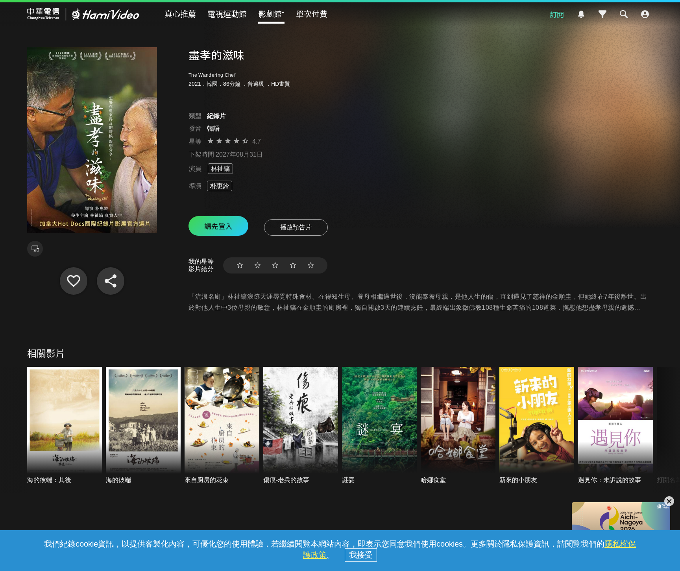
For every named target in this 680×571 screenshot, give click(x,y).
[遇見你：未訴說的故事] (615, 425)
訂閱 (557, 14)
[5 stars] (311, 265)
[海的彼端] (143, 425)
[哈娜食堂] (458, 425)
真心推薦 (180, 13)
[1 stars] (240, 265)
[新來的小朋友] (536, 425)
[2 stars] (257, 265)
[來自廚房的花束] (222, 425)
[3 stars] (275, 265)
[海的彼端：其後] (64, 425)
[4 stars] (293, 265)
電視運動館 (227, 13)
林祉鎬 (220, 168)
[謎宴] (379, 425)
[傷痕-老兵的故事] (300, 425)
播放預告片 (296, 227)
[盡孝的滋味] (73, 281)
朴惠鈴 (219, 186)
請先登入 (218, 226)
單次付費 (311, 13)
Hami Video (83, 14)
